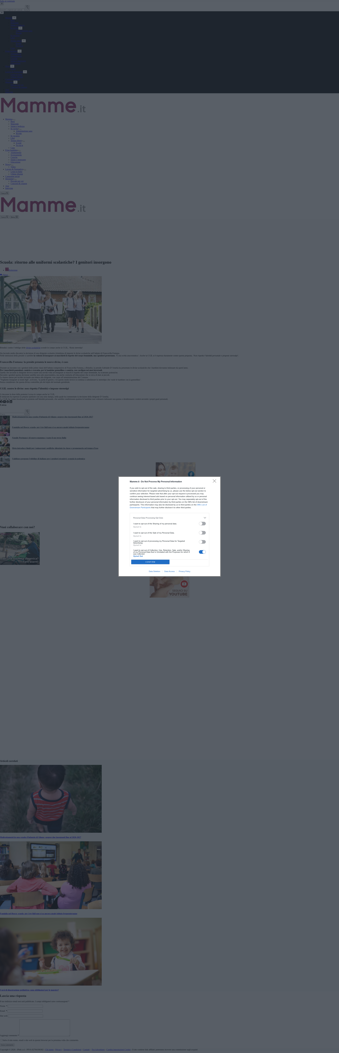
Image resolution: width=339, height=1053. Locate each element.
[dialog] (169, 526)
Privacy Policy (184, 571)
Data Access (169, 571)
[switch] (202, 523)
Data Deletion (154, 571)
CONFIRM (150, 562)
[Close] (215, 481)
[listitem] (169, 517)
